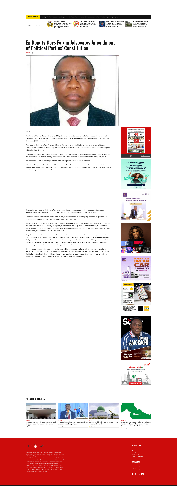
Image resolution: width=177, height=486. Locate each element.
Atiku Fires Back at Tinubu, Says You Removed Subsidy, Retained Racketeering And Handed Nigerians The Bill (75, 17)
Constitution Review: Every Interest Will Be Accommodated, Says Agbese (73, 423)
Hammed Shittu (132, 428)
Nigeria (28, 53)
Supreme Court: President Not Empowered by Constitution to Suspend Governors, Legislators (41, 424)
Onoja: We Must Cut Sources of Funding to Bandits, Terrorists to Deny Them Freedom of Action (115, 24)
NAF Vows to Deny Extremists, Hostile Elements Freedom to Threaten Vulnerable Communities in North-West (63, 25)
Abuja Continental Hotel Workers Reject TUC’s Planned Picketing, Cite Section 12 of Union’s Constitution (140, 25)
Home (133, 451)
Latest (28, 420)
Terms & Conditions (137, 456)
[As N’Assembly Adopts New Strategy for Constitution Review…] (104, 411)
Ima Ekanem (67, 426)
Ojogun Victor (37, 428)
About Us (134, 453)
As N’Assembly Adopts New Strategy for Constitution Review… (103, 423)
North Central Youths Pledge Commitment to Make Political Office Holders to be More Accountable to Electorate (136, 424)
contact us (137, 471)
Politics (91, 420)
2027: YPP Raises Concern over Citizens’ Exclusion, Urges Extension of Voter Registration (88, 24)
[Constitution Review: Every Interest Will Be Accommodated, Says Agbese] (73, 411)
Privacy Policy (135, 455)
